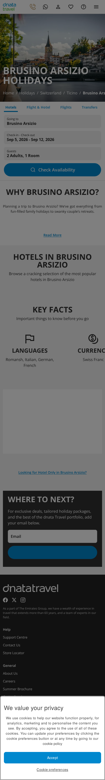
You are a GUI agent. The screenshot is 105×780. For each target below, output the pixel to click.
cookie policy (52, 743)
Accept (52, 757)
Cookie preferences (52, 769)
